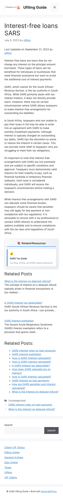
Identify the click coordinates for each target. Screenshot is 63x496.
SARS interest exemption (19, 320)
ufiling (7, 53)
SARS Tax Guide (18, 258)
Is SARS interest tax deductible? (23, 302)
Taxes (7, 467)
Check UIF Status (14, 447)
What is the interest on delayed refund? (27, 281)
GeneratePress (49, 491)
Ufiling (8, 472)
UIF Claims (10, 477)
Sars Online (11, 462)
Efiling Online (12, 452)
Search (8, 425)
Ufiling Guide (35, 7)
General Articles (13, 457)
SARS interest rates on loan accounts (30, 404)
